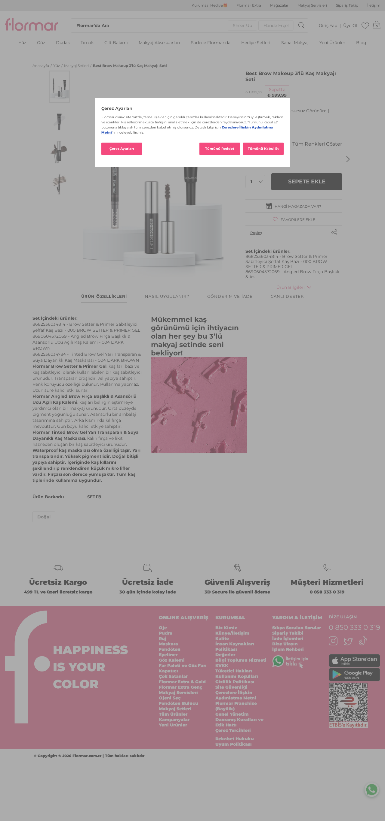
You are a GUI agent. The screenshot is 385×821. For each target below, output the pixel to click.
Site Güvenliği (231, 687)
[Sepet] (376, 25)
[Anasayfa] (32, 25)
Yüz (22, 42)
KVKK (221, 665)
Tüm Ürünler (173, 714)
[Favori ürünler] (365, 25)
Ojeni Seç (170, 698)
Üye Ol (350, 25)
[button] (59, 87)
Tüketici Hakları (233, 671)
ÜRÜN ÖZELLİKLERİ (104, 296)
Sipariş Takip (347, 5)
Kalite (222, 638)
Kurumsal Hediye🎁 (209, 5)
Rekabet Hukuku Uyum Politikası (234, 741)
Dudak (63, 42)
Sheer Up (242, 25)
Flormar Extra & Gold (182, 681)
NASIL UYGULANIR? (167, 296)
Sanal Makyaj (295, 42)
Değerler (225, 654)
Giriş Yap (328, 25)
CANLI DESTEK (287, 296)
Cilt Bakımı (116, 42)
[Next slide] (348, 159)
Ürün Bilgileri (290, 287)
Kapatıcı (168, 671)
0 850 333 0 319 (327, 592)
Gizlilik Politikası (234, 681)
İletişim (373, 5)
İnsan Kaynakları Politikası (234, 646)
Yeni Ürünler (332, 42)
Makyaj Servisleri (312, 5)
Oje (163, 627)
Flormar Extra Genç (180, 687)
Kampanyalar (174, 719)
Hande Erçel (276, 25)
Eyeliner (168, 654)
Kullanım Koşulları (236, 676)
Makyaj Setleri (77, 65)
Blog (361, 42)
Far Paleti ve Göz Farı (183, 665)
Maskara (168, 644)
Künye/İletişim (232, 633)
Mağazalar (279, 5)
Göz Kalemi (172, 660)
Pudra (165, 633)
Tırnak (87, 42)
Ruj (162, 638)
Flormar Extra (248, 5)
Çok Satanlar (173, 676)
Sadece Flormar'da (210, 42)
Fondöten (169, 649)
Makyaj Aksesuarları (159, 42)
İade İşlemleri (287, 638)
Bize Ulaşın (285, 644)
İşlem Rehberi (288, 649)
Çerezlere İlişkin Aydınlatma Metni (235, 695)
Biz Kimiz (226, 627)
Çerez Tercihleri (233, 730)
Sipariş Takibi (287, 633)
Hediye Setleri (255, 42)
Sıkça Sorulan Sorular (296, 627)
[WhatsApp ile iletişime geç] (372, 788)
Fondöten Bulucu (178, 703)
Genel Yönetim (232, 714)
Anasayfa (41, 65)
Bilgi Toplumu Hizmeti (240, 660)
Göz (41, 42)
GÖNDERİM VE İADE (230, 296)
